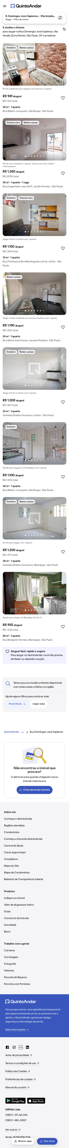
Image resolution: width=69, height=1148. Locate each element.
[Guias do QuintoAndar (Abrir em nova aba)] (21, 1047)
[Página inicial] (26, 6)
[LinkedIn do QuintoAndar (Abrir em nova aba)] (27, 1047)
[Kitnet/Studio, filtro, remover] (24, 704)
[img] (34, 64)
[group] (34, 79)
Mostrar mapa (25, 1141)
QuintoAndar (11, 732)
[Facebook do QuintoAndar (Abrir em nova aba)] (7, 1047)
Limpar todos (39, 704)
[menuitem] (11, 732)
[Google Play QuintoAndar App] (15, 1101)
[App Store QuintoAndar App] (36, 1101)
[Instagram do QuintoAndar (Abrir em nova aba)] (14, 1047)
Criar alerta (49, 1141)
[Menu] (4, 6)
